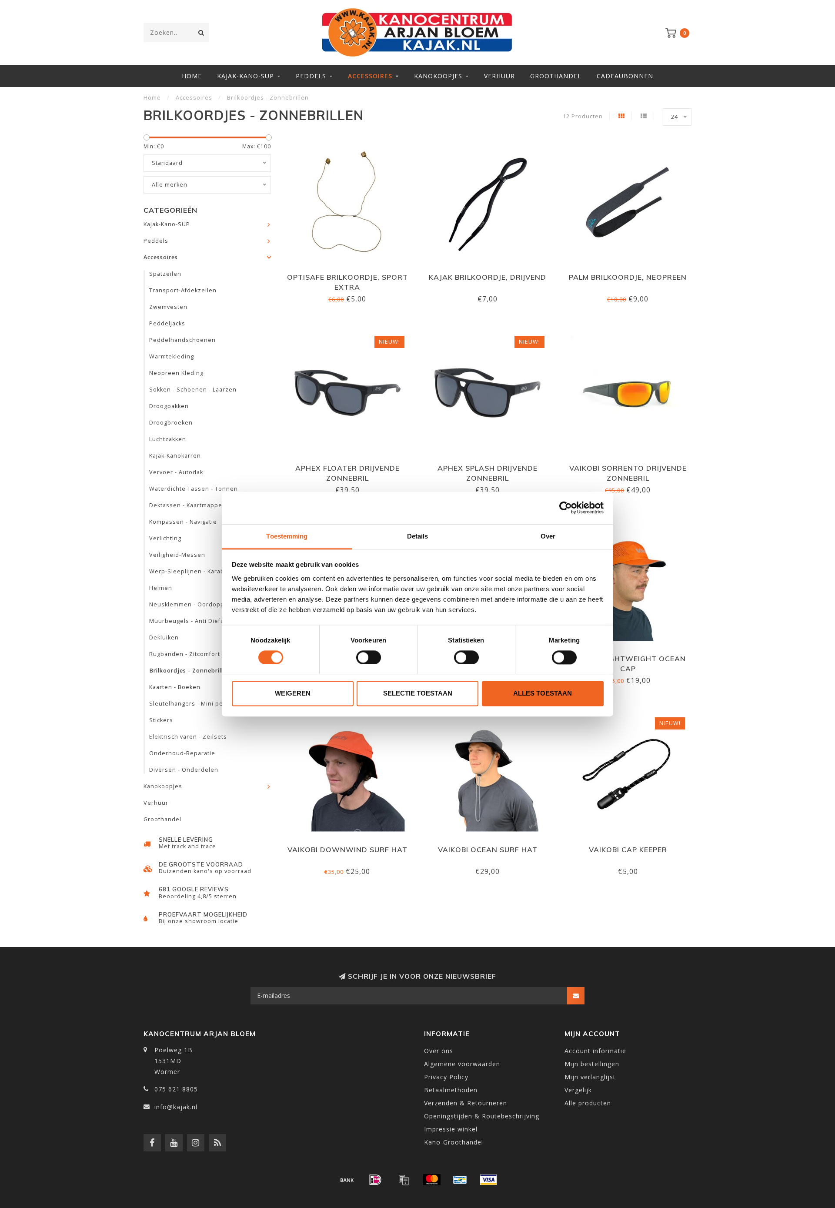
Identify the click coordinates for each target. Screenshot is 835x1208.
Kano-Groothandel (453, 1142)
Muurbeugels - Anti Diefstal (190, 621)
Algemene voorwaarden (462, 1064)
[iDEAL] (375, 1179)
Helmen (160, 588)
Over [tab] (548, 536)
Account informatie (595, 1051)
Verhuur (499, 76)
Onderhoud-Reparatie (182, 753)
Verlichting (165, 538)
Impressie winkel (451, 1129)
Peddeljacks (167, 323)
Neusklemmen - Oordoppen (190, 604)
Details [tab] (417, 536)
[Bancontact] (460, 1179)
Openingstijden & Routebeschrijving (481, 1116)
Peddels (311, 76)
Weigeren (293, 693)
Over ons (438, 1051)
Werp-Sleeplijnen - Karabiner (193, 571)
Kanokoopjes (438, 76)
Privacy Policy (446, 1077)
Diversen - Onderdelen (183, 769)
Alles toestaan (542, 693)
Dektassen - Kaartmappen (187, 505)
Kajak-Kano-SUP (245, 76)
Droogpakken (169, 406)
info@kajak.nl (175, 1107)
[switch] (368, 657)
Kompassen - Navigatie (183, 521)
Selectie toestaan (417, 693)
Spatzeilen (165, 274)
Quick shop (351, 274)
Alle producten (587, 1103)
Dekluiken (164, 637)
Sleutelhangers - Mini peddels (194, 703)
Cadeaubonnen (625, 76)
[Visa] (488, 1179)
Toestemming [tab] (286, 536)
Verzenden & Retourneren (465, 1103)
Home (192, 76)
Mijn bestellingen (591, 1064)
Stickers (161, 720)
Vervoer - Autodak (176, 472)
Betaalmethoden (451, 1090)
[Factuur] (403, 1179)
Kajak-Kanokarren (175, 455)
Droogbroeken (171, 422)
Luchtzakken (167, 439)
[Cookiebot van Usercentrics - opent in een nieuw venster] (566, 507)
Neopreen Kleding (176, 373)
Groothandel (555, 76)
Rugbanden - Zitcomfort (184, 654)
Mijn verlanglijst (590, 1077)
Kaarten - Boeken (174, 687)
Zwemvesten (168, 307)
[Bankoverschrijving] (347, 1179)
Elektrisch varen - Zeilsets (188, 736)
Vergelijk (578, 1090)
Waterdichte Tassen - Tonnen (193, 488)
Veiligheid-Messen (177, 555)
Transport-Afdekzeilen (183, 290)
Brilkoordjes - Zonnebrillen (189, 670)
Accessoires (370, 76)
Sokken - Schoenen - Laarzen (193, 389)
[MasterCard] (432, 1179)
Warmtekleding (171, 356)
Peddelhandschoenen (182, 340)
